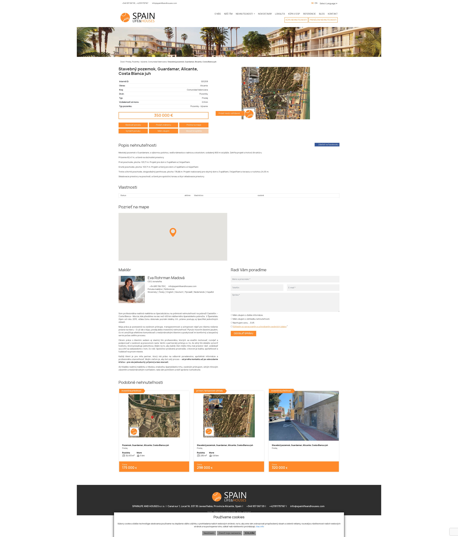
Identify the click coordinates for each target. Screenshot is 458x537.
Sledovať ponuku (133, 125)
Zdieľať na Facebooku (328, 145)
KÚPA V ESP (294, 14)
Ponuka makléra (155, 289)
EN (316, 3)
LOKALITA (280, 14)
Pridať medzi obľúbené (229, 113)
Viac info (260, 527)
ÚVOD (209, 512)
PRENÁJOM (323, 20)
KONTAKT (333, 14)
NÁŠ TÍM (228, 14)
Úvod (122, 62)
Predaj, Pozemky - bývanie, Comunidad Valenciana (146, 62)
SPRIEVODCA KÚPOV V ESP (224, 512)
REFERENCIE (309, 14)
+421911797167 (277, 506)
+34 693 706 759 (157, 286)
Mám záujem (163, 131)
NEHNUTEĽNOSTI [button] (245, 14)
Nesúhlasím (209, 533)
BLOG (322, 14)
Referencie (169, 289)
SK (312, 3)
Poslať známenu (163, 125)
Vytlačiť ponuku (133, 131)
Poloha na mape (194, 125)
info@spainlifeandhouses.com (182, 286)
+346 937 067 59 (255, 506)
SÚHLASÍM (249, 533)
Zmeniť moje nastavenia (230, 533)
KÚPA (296, 20)
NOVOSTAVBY (265, 14)
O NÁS (218, 14)
